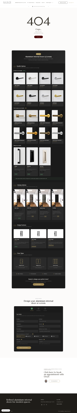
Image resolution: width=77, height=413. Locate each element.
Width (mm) (19, 339)
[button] (29, 6)
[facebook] (44, 405)
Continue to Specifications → (24, 347)
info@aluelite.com (60, 401)
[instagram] (42, 405)
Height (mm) (41, 339)
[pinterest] (46, 405)
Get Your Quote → (38, 284)
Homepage (38, 36)
